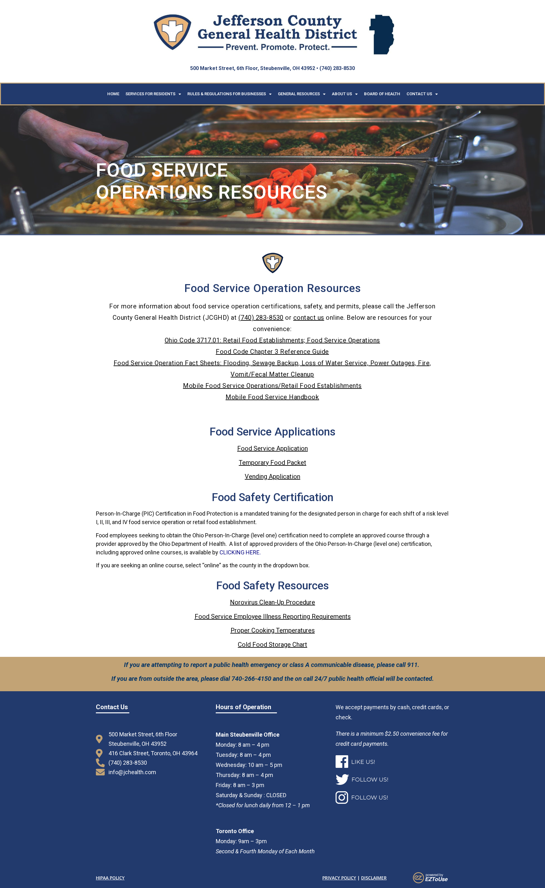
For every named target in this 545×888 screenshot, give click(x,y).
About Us (342, 93)
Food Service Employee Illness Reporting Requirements (273, 616)
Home (113, 93)
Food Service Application (272, 448)
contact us (308, 317)
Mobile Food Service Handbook (272, 397)
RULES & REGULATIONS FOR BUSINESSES (226, 93)
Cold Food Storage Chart (272, 644)
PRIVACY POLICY (339, 878)
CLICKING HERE (240, 552)
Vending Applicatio (271, 476)
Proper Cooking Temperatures (273, 630)
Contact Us (419, 93)
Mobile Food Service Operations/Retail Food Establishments (272, 385)
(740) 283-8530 (261, 317)
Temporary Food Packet (272, 462)
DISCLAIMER (374, 878)
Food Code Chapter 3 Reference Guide (272, 351)
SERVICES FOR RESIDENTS (150, 93)
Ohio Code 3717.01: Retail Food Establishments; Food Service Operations (272, 340)
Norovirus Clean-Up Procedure (272, 602)
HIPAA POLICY (110, 878)
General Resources (299, 93)
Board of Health (382, 93)
